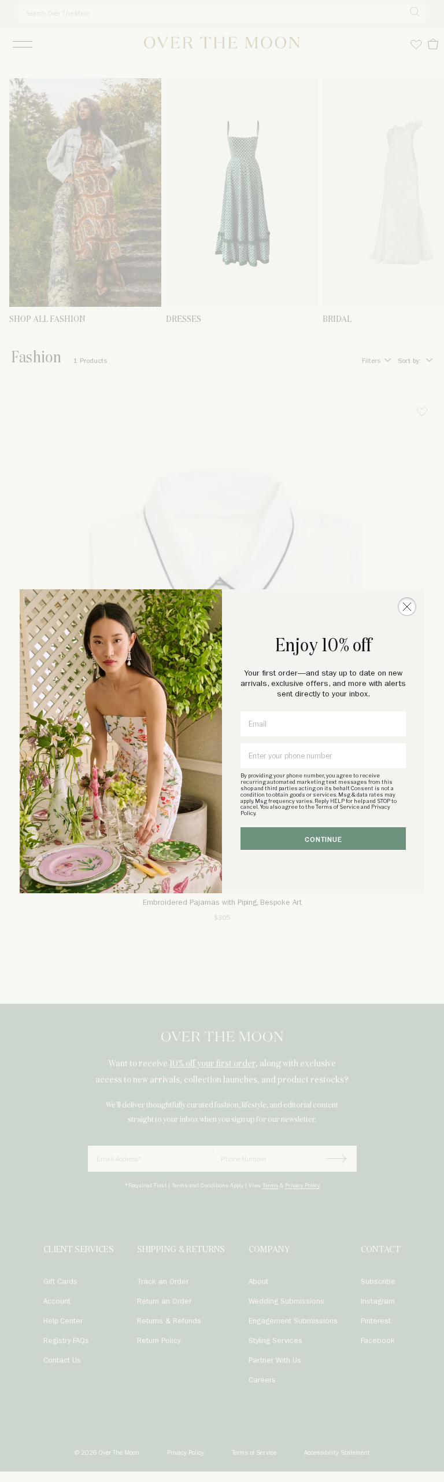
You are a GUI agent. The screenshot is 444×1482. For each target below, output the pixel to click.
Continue (323, 839)
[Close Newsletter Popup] (407, 606)
